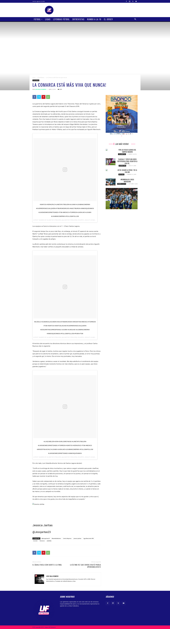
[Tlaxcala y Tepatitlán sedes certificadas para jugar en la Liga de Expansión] (110, 161)
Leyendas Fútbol (61, 19)
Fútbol (37, 19)
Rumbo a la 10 (94, 19)
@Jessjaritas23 (46, 538)
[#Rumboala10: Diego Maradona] (110, 182)
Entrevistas (78, 19)
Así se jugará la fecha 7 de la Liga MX (127, 171)
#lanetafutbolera (56, 538)
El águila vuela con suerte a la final (47, 565)
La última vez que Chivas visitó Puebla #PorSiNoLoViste (85, 566)
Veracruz (42, 541)
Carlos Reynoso (67, 538)
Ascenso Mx (122, 165)
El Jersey (108, 19)
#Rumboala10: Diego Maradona (127, 180)
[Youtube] (136, 1)
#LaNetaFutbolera (54, 220)
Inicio (33, 77)
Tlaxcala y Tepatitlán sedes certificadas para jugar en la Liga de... (127, 161)
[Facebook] (126, 1)
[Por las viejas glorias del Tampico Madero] (107, 150)
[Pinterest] (43, 97)
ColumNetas (40, 77)
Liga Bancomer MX (88, 538)
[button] (135, 19)
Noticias (121, 174)
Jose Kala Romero (40, 89)
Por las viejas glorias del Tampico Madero (127, 151)
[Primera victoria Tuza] (122, 198)
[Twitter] (132, 1)
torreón (35, 541)
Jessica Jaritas (42, 525)
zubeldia (49, 541)
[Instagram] (129, 1)
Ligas (47, 19)
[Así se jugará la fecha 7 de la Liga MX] (107, 170)
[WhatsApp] (48, 97)
